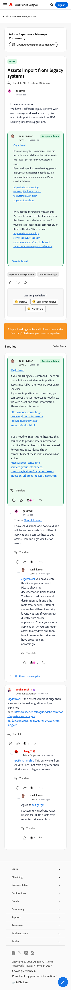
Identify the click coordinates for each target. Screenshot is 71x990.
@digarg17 (38, 805)
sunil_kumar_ (26, 135)
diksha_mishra (24, 689)
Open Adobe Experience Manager (36, 44)
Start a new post (31, 333)
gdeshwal (21, 90)
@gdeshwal (19, 145)
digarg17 (27, 751)
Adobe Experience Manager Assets (20, 16)
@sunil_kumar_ (33, 520)
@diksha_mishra (24, 760)
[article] (35, 431)
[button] (19, 83)
